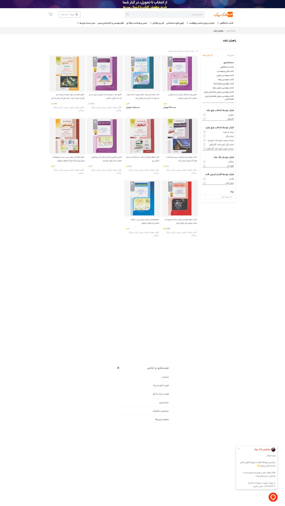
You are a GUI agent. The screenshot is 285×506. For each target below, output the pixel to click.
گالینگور (230, 119)
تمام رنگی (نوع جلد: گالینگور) (221, 144)
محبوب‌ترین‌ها (162, 419)
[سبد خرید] (50, 14)
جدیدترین (164, 402)
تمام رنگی (230, 136)
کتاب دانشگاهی (227, 67)
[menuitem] (225, 23)
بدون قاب (229, 183)
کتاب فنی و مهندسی (225, 71)
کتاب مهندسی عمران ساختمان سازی (219, 91)
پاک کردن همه (207, 55)
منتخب (165, 377)
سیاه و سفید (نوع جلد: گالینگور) (220, 148)
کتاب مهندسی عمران (225, 75)
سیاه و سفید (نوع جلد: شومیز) (221, 140)
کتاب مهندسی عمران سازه (223, 87)
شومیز (231, 114)
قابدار (231, 178)
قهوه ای (230, 165)
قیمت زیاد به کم (161, 394)
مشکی (231, 161)
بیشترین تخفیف (161, 411)
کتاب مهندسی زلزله (226, 79)
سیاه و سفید (228, 132)
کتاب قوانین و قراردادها (224, 83)
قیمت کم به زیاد (161, 385)
